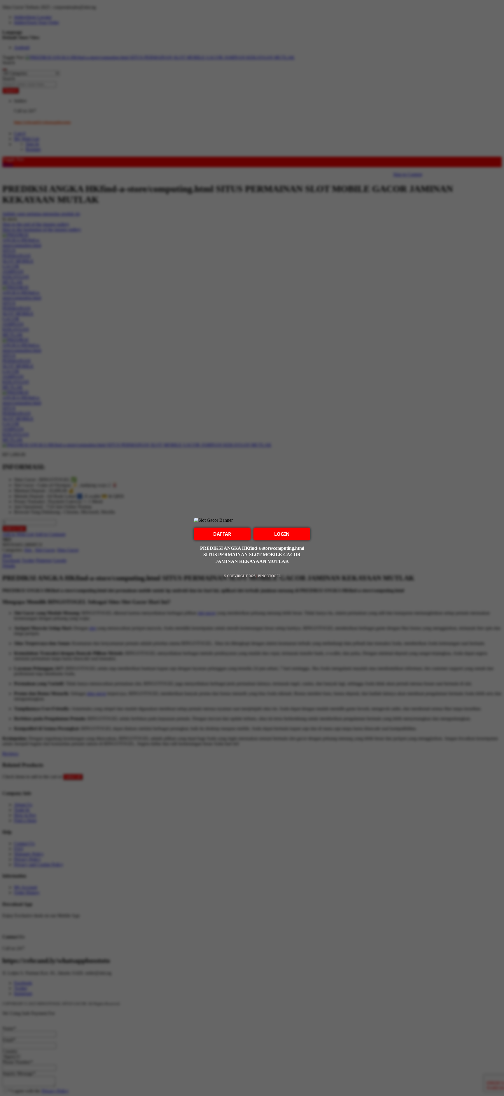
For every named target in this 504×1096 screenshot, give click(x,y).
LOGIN (282, 534)
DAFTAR (222, 534)
